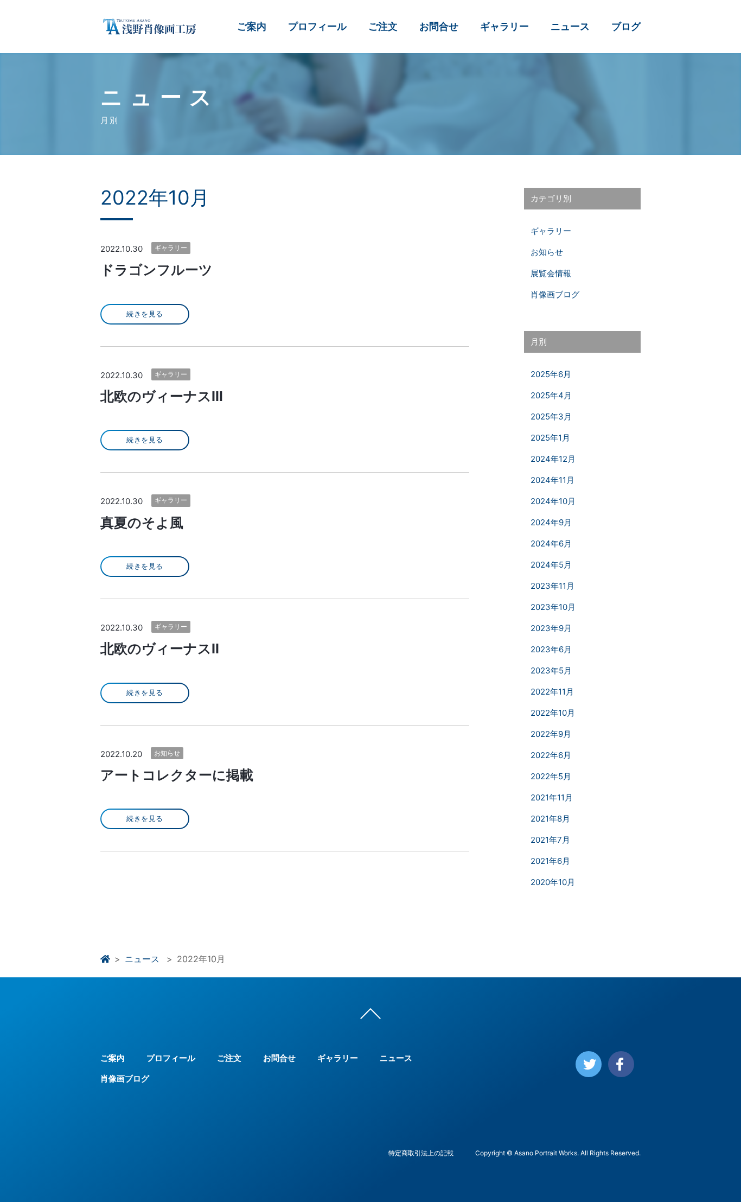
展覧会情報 (551, 273)
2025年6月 (551, 374)
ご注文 (383, 26)
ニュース (570, 26)
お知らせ (167, 753)
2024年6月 (551, 543)
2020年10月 (553, 882)
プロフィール (317, 26)
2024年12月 (553, 459)
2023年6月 (551, 649)
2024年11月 (552, 480)
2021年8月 (550, 818)
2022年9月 (551, 734)
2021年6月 (550, 861)
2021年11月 (552, 797)
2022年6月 (551, 755)
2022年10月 (553, 713)
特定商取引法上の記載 (420, 1153)
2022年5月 (551, 776)
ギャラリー (504, 26)
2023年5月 (551, 670)
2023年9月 (551, 628)
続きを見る (144, 314)
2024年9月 (551, 522)
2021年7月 (550, 840)
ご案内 (251, 26)
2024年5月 (551, 564)
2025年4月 (551, 395)
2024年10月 (553, 501)
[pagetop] (370, 1016)
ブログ (626, 26)
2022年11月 (552, 691)
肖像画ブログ (555, 294)
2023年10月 (553, 607)
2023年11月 (552, 586)
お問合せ (438, 26)
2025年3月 (551, 416)
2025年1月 (550, 438)
